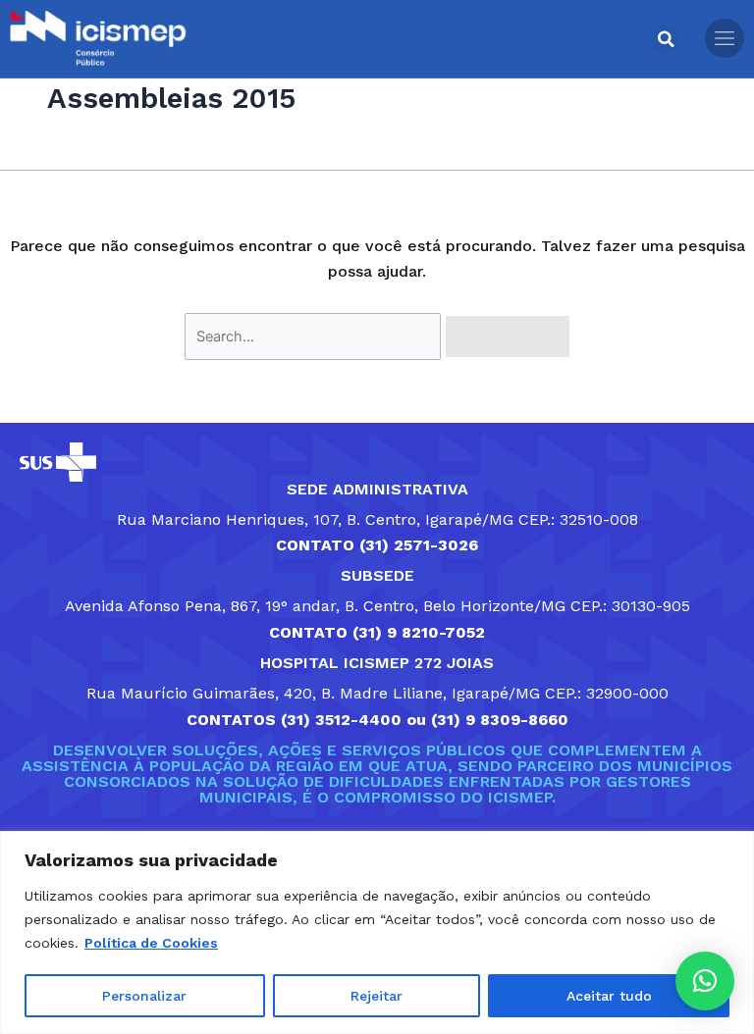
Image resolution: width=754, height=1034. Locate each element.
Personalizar (144, 996)
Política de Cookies (151, 943)
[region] (377, 932)
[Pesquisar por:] (316, 336)
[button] (665, 39)
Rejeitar (376, 996)
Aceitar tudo (609, 996)
